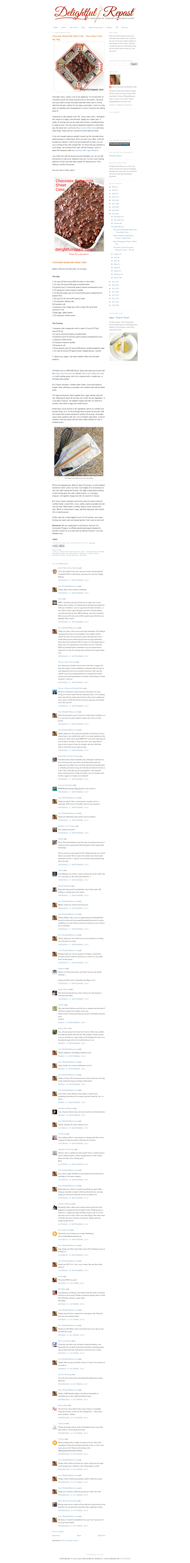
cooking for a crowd (95, 551)
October (117, 223)
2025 (114, 190)
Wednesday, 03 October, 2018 (73, 1384)
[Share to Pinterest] (63, 546)
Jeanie (60, 1276)
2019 (114, 210)
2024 (114, 193)
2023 (114, 197)
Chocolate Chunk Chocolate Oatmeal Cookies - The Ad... (124, 248)
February (117, 274)
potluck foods (58, 555)
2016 (114, 285)
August (116, 254)
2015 (114, 288)
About (64, 27)
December (117, 216)
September (118, 226)
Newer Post (56, 1535)
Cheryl (60, 870)
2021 (114, 203)
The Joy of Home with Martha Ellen (70, 688)
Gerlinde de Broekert (65, 1108)
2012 (114, 298)
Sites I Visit (74, 27)
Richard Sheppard (64, 886)
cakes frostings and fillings (72, 551)
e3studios (125, 1558)
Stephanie (61, 968)
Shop (83, 27)
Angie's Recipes (63, 989)
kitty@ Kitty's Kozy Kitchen (68, 568)
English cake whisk (70, 553)
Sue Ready (62, 1134)
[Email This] (53, 546)
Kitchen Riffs (62, 1405)
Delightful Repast (115, 155)
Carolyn (61, 1005)
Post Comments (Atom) (70, 1540)
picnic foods (93, 553)
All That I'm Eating (64, 1374)
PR (117, 27)
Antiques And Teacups (66, 1149)
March (116, 271)
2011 (114, 302)
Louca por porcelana (65, 785)
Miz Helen (62, 1289)
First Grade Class (64, 1230)
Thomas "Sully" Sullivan (66, 662)
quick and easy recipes (76, 555)
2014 (114, 292)
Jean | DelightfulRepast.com (68, 586)
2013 (114, 295)
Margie (60, 839)
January (117, 277)
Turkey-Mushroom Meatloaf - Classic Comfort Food (123, 236)
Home (56, 27)
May (116, 264)
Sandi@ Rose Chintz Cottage (68, 756)
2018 (114, 214)
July (115, 257)
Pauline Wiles (63, 1028)
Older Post (101, 1535)
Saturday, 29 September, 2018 (73, 1128)
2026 (114, 187)
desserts (56, 553)
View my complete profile (120, 105)
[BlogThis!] (56, 546)
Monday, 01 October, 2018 (71, 1283)
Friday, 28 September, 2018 (71, 1022)
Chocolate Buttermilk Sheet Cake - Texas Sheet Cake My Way (77, 37)
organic (82, 553)
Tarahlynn (61, 1423)
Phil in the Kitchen (64, 1341)
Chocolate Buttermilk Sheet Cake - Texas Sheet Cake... (125, 230)
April (116, 267)
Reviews (125, 27)
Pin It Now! (56, 550)
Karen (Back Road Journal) (67, 1501)
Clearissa (61, 1439)
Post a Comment (58, 1531)
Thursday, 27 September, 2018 (73, 580)
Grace (60, 599)
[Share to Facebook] (61, 546)
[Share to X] (58, 546)
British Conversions (96, 27)
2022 (114, 200)
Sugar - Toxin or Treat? (119, 317)
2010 (114, 305)
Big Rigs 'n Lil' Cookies (66, 826)
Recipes (109, 27)
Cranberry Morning (65, 1203)
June (116, 261)
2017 (114, 281)
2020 (114, 207)
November (118, 220)
